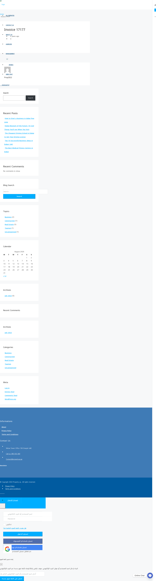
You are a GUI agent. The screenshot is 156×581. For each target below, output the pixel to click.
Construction (10, 220)
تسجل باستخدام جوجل (19, 547)
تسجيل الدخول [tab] (12, 500)
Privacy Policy (6, 430)
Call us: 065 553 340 (13, 453)
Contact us (10, 25)
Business (8, 217)
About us (9, 35)
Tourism (8, 228)
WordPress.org (10, 399)
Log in (7, 388)
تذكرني (8, 524)
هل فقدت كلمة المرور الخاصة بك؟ (14, 528)
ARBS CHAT (9, 74)
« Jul (4, 276)
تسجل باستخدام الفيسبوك (22, 541)
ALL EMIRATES (10, 15)
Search (5, 93)
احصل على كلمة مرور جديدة (12, 578)
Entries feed (9, 391)
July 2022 (8, 295)
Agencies (9, 44)
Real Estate (9, 224)
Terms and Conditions (10, 434)
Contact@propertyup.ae (14, 459)
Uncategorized (10, 231)
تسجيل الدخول (23, 534)
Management (10, 54)
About (4, 427)
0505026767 (5, 85)
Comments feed (11, 395)
